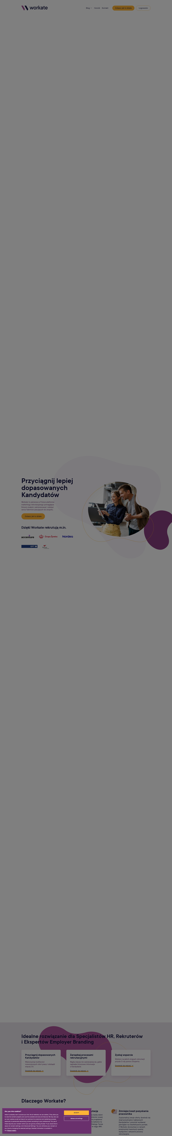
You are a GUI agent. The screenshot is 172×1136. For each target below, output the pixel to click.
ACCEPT (76, 1113)
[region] (46, 1121)
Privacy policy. (11, 1130)
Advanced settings (76, 1118)
